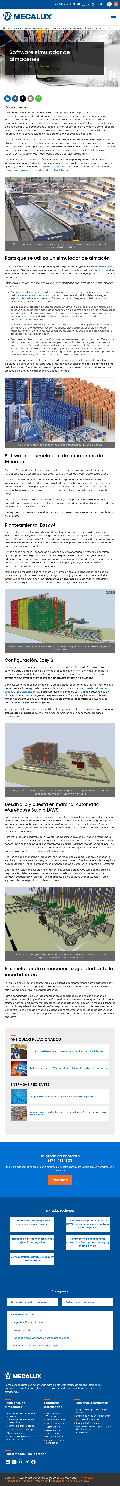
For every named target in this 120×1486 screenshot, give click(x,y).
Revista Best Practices (88, 1423)
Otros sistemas (14, 1433)
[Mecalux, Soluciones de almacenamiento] (27, 21)
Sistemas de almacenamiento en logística (37, 1346)
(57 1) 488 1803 (60, 1160)
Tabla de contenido (16, 107)
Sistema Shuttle (54, 1437)
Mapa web (41, 1481)
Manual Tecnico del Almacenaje (93, 1416)
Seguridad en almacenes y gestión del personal (41, 1338)
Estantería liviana (55, 1420)
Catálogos (81, 1433)
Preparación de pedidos (27, 1330)
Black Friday (61, 170)
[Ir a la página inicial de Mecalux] (4, 28)
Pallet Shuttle (53, 1427)
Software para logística (80, 1302)
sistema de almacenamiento (34, 295)
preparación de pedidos (56, 167)
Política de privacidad (19, 1481)
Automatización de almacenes (29, 1302)
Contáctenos (60, 1180)
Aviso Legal (87, 1478)
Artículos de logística (87, 1419)
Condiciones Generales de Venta (70, 1481)
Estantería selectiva (56, 1423)
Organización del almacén (28, 1322)
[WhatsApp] (30, 100)
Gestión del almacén (23, 1315)
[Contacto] (116, 4)
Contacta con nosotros (30, 1014)
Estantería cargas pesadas (20, 1426)
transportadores (29, 692)
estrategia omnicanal (17, 170)
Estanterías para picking (19, 1430)
